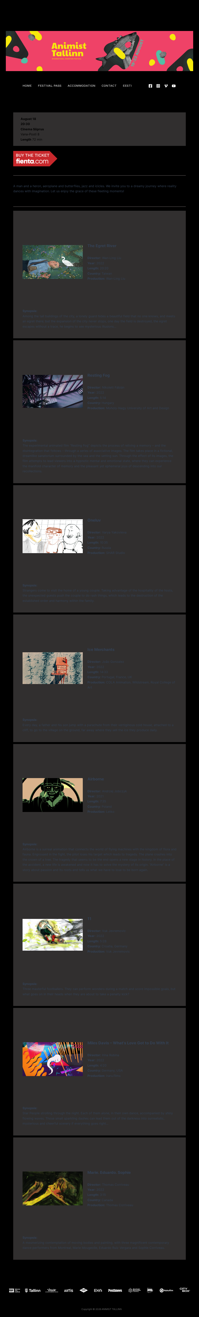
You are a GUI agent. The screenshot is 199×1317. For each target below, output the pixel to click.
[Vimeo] (166, 86)
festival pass (49, 85)
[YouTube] (174, 86)
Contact (109, 85)
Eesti (127, 85)
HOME (27, 85)
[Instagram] (158, 86)
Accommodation (81, 85)
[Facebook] (150, 86)
